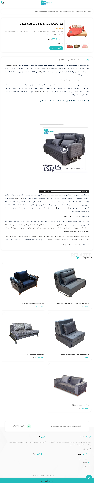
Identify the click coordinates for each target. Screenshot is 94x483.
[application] (64, 149)
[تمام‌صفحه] (42, 192)
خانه (89, 11)
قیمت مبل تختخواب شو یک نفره (70, 80)
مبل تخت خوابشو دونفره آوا (80, 405)
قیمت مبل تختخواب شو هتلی (71, 216)
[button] (64, 149)
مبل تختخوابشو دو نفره (41, 91)
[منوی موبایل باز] (92, 3)
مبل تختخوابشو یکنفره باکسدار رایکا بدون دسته (75, 354)
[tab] (86, 60)
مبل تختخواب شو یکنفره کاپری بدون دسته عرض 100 (73, 303)
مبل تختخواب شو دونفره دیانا (35, 354)
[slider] (66, 191)
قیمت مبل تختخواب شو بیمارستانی (69, 244)
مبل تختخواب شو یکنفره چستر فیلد (33, 303)
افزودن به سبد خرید (56, 48)
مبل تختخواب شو (81, 11)
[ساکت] (45, 192)
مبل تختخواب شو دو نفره (67, 11)
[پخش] (86, 192)
